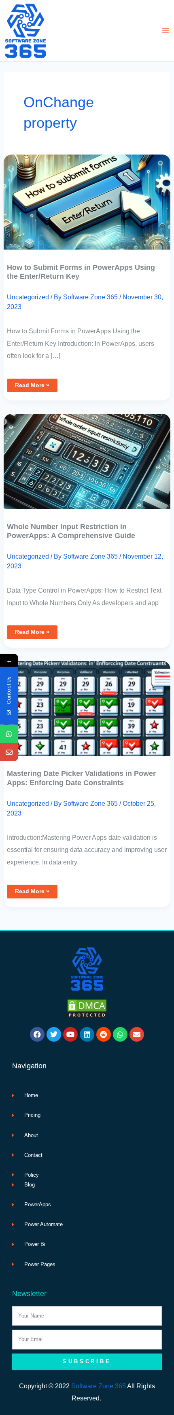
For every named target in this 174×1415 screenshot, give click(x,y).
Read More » (32, 383)
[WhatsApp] (9, 734)
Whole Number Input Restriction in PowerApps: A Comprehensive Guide (71, 531)
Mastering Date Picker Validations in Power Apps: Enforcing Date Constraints (81, 777)
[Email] (9, 752)
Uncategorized (28, 297)
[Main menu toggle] (165, 31)
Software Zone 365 (98, 1386)
